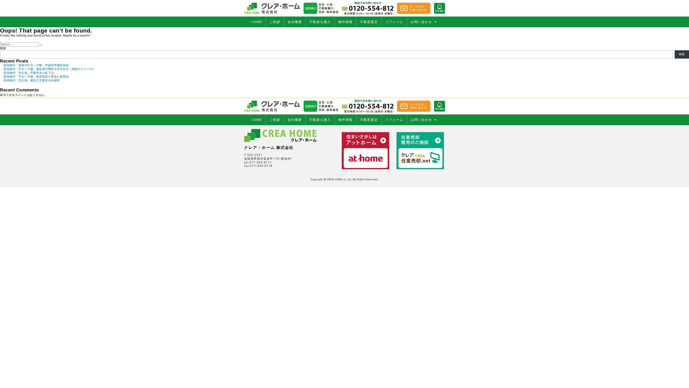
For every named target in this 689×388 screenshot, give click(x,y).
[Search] (40, 45)
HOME (257, 22)
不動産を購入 (320, 22)
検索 (3, 48)
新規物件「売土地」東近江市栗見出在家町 (32, 80)
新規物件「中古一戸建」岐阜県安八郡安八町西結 (36, 76)
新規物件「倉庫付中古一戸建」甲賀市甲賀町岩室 (36, 65)
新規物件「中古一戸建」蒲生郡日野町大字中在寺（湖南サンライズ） (49, 69)
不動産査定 (369, 22)
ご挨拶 (274, 22)
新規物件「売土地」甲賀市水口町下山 (29, 72)
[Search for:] (19, 44)
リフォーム (394, 22)
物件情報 (345, 22)
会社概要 (295, 22)
